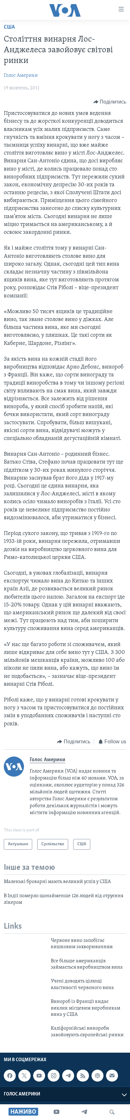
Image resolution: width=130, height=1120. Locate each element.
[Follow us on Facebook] (10, 1076)
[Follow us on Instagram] (54, 1076)
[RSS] (83, 1076)
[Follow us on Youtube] (39, 1076)
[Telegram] (84, 1112)
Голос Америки (21, 75)
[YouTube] (56, 1112)
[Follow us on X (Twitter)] (24, 1076)
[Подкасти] (97, 1076)
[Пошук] (112, 1112)
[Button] (110, 102)
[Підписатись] (112, 1076)
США (9, 27)
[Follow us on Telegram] (68, 1076)
